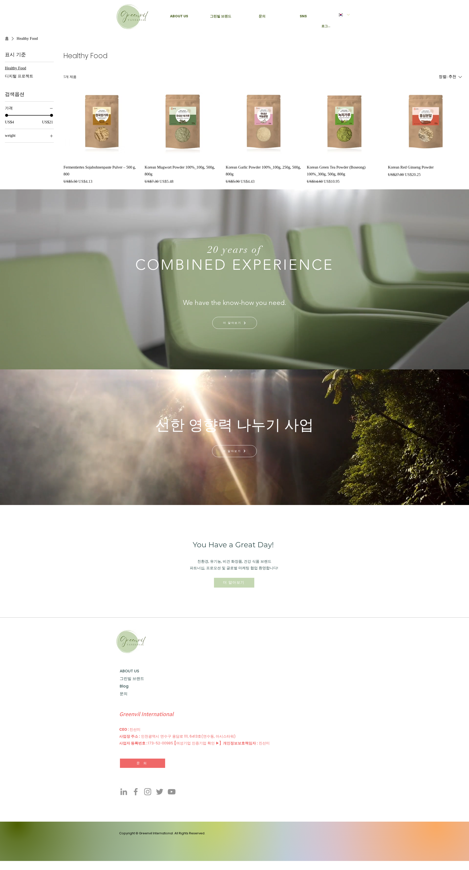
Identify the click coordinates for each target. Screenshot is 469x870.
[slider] (7, 115)
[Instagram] (147, 791)
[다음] (440, 437)
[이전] (28, 437)
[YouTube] (171, 791)
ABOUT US (129, 671)
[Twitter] (159, 791)
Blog (124, 686)
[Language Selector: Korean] (344, 15)
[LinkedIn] (123, 791)
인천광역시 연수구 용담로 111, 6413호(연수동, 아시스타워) (189, 736)
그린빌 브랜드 (131, 678)
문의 (124, 694)
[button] (179, 16)
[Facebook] (135, 791)
